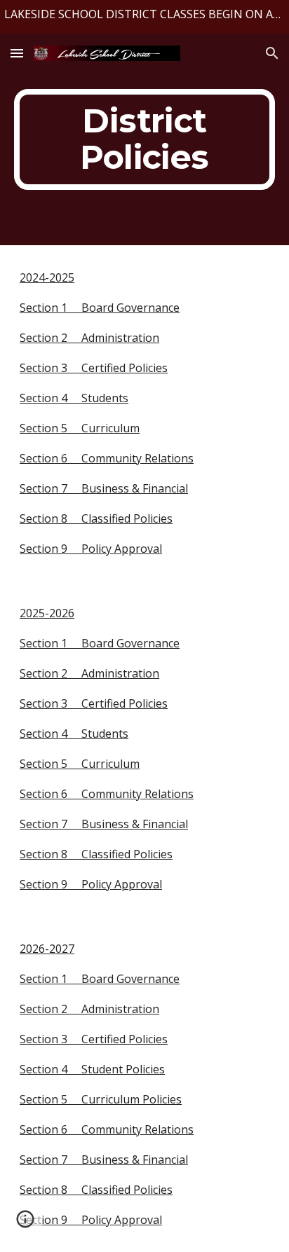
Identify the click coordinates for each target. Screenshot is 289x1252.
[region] (144, 17)
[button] (17, 53)
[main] (144, 139)
